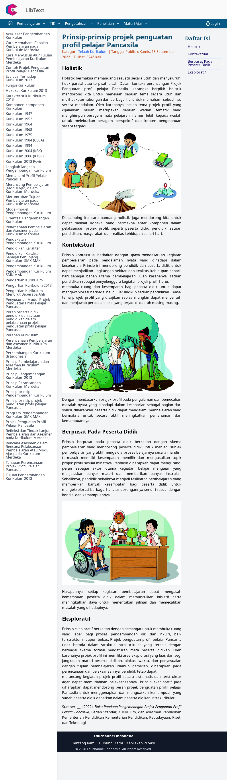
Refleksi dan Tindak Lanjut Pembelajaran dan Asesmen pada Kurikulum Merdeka (29, 434)
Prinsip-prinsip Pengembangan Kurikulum (28, 393)
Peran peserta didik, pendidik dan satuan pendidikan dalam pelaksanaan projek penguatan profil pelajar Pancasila (26, 320)
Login (215, 23)
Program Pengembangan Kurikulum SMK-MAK (27, 414)
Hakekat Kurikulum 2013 (26, 90)
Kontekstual (198, 54)
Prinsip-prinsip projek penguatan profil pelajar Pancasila (26, 404)
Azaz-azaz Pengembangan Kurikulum (28, 35)
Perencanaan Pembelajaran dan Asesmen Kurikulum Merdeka (29, 344)
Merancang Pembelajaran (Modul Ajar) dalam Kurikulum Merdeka (27, 188)
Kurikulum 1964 (19, 124)
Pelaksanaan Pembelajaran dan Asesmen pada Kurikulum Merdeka (28, 230)
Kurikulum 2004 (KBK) (24, 151)
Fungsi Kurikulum (20, 85)
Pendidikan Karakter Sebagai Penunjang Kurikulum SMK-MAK (23, 257)
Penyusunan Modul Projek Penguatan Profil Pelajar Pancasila (28, 303)
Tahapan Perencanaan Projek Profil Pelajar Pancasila (24, 466)
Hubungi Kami (111, 743)
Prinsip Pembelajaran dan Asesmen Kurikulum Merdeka (27, 365)
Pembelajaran (28, 23)
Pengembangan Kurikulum (28, 266)
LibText (34, 10)
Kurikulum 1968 (19, 129)
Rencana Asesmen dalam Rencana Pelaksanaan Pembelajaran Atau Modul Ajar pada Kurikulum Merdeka (27, 450)
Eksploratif (197, 72)
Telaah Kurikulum (93, 51)
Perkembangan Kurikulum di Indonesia (28, 354)
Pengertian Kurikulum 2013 (29, 285)
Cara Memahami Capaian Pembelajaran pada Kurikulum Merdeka (27, 46)
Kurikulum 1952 (19, 119)
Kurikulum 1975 (19, 135)
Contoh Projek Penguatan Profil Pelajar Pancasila (27, 69)
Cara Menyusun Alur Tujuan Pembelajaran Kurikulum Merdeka (29, 58)
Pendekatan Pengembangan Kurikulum (28, 241)
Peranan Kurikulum (22, 335)
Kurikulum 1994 (19, 145)
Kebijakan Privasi (140, 743)
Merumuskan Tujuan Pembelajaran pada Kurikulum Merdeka (23, 200)
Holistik (194, 46)
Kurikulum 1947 (19, 113)
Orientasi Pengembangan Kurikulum (27, 219)
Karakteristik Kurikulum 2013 (26, 97)
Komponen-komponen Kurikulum (25, 106)
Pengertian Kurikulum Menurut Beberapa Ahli (25, 292)
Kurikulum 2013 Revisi (24, 161)
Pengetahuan (76, 23)
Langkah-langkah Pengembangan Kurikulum (28, 168)
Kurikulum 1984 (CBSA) (25, 140)
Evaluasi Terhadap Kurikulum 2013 (21, 78)
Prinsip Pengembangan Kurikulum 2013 (25, 375)
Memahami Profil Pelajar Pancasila (26, 177)
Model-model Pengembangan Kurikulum (28, 211)
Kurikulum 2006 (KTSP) (25, 156)
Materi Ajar (133, 23)
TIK (52, 23)
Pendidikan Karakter (23, 248)
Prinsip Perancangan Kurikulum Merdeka (23, 384)
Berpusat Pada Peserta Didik (200, 63)
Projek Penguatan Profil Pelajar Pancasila (26, 423)
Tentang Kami (83, 743)
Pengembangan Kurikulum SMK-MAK (28, 273)
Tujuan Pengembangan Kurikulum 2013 (25, 476)
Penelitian (105, 23)
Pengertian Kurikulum (24, 280)
